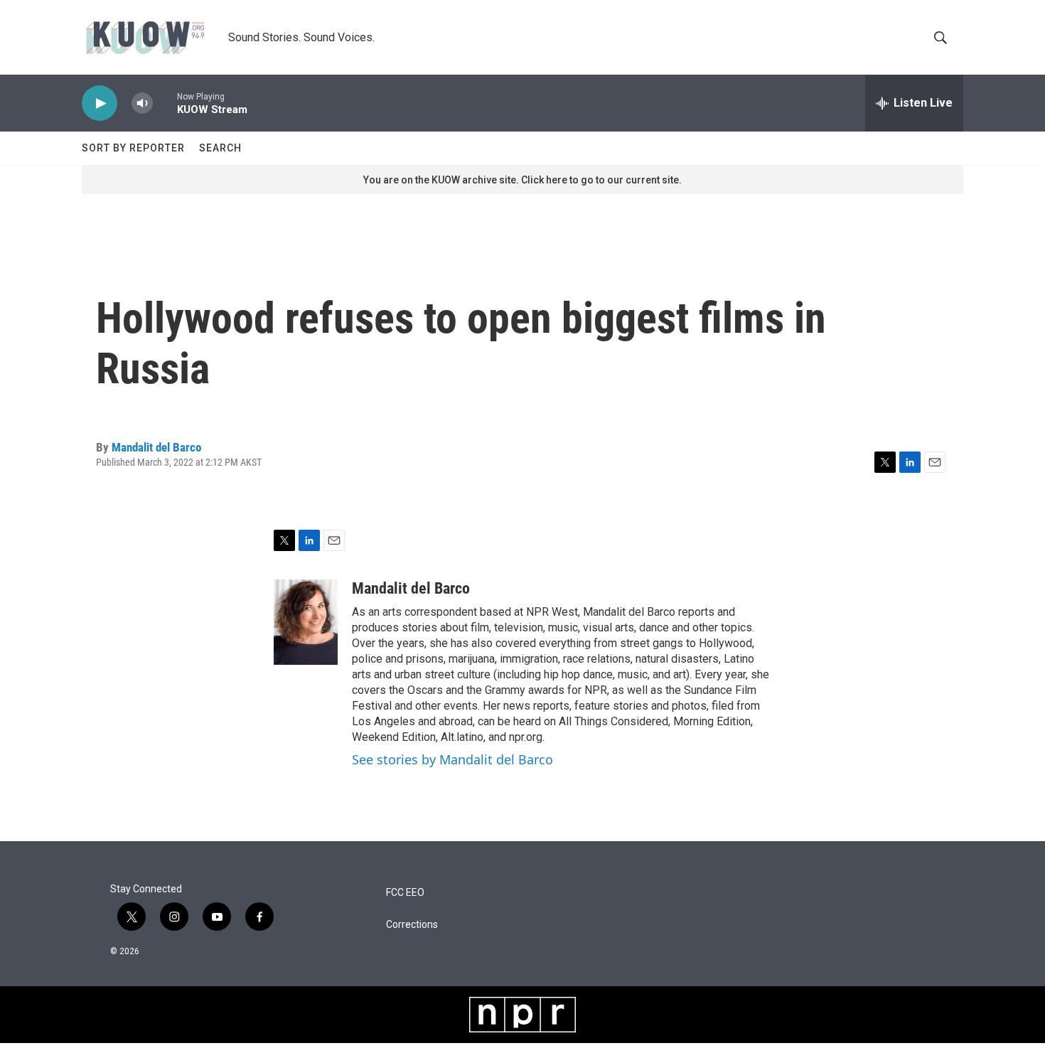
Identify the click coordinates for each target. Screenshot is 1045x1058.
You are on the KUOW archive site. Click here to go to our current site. (522, 180)
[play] (99, 103)
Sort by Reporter (133, 148)
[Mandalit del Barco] (306, 622)
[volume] (142, 103)
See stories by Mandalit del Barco (452, 759)
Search (220, 148)
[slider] (165, 102)
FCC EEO (405, 892)
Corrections (412, 924)
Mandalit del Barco (156, 447)
